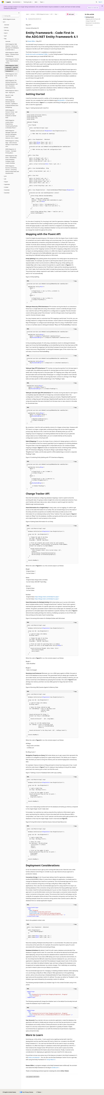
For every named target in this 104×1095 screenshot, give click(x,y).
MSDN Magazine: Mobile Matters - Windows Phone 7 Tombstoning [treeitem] (12, 54)
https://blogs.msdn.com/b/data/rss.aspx (46, 597)
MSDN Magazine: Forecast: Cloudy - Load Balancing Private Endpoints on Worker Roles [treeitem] (11, 113)
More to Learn (89, 25)
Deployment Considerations (93, 23)
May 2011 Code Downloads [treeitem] (9, 96)
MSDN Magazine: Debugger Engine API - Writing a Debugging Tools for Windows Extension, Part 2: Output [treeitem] (11, 134)
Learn (27, 14)
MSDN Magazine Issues (43, 14)
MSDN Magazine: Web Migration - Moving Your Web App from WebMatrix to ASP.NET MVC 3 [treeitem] (12, 46)
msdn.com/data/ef (33, 1057)
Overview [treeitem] (6, 24)
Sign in (100, 2)
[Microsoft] (3, 2)
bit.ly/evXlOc (61, 100)
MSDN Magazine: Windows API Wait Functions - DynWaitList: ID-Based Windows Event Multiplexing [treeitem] (11, 103)
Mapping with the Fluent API (93, 19)
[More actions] (77, 14)
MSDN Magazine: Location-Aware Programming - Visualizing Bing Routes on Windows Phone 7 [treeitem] (11, 124)
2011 (51, 14)
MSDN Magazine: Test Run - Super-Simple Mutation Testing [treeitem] (12, 60)
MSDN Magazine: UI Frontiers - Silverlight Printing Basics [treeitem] (10, 151)
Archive (33, 14)
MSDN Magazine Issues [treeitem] (9, 19)
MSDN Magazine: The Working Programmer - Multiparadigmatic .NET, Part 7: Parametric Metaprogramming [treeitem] (11, 84)
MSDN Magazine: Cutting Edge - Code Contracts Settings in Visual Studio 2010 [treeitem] (11, 143)
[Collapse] (19, 13)
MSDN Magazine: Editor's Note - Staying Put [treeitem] (12, 91)
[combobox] (10, 16)
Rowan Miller (31, 41)
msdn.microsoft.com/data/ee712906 (36, 54)
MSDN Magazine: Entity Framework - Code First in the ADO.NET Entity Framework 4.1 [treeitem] (11, 68)
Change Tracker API (91, 21)
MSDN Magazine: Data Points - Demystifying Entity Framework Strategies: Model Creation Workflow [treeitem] (11, 159)
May (56, 14)
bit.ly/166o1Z (51, 1059)
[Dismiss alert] (102, 6)
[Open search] (96, 2)
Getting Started (90, 17)
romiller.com (54, 1067)
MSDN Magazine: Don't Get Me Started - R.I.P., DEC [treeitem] (11, 75)
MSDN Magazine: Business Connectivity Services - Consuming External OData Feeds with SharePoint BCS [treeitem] (12, 169)
